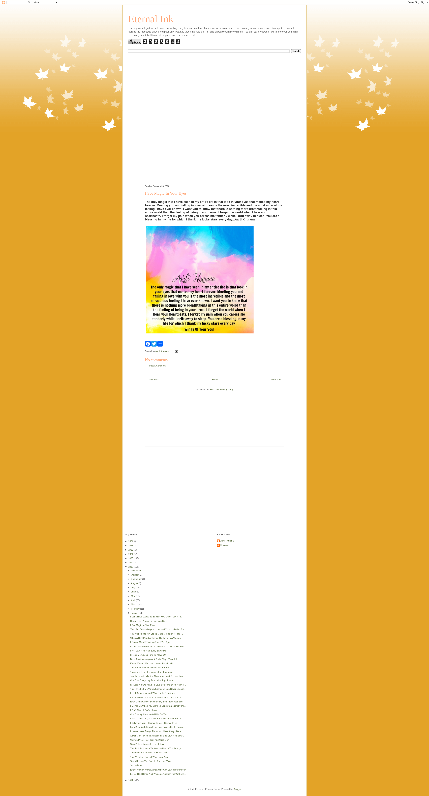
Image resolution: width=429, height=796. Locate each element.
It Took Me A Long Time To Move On (148, 655)
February (135, 609)
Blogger (237, 789)
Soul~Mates (136, 765)
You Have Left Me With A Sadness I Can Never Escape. (157, 689)
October (135, 575)
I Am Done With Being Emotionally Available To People (156, 727)
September (136, 579)
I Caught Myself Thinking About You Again (150, 642)
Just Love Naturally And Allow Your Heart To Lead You (156, 676)
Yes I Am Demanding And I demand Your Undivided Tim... (158, 629)
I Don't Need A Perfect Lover (144, 710)
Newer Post (153, 379)
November (136, 570)
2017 (131, 780)
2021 (131, 554)
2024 (131, 541)
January (135, 613)
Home (215, 379)
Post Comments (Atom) (221, 389)
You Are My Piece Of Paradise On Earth (149, 667)
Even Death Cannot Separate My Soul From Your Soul (156, 701)
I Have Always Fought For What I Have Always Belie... (156, 731)
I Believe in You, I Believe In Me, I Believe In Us (153, 723)
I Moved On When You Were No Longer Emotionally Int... (158, 706)
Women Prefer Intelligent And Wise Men (149, 740)
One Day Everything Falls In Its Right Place (151, 680)
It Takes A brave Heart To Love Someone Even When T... (158, 685)
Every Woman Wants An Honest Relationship (152, 663)
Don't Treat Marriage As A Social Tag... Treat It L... (154, 659)
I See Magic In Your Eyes (142, 625)
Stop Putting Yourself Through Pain (147, 744)
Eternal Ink (150, 18)
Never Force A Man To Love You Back (148, 621)
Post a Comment (157, 365)
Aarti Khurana (227, 540)
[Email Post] (176, 351)
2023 (131, 545)
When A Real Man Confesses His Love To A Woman (155, 638)
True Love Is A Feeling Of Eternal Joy (148, 752)
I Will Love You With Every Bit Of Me (148, 650)
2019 (131, 562)
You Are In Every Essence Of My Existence (151, 672)
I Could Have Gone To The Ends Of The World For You (156, 646)
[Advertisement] (214, 93)
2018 (131, 567)
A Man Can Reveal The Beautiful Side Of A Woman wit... (157, 735)
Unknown (224, 545)
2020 (131, 558)
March (134, 604)
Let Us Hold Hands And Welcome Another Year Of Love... (158, 774)
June (133, 591)
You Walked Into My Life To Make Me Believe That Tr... (157, 634)
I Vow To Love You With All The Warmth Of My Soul (155, 697)
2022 (131, 550)
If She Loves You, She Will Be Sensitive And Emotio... (156, 718)
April (133, 600)
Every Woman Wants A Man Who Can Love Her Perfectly (158, 770)
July (133, 587)
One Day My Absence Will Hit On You (148, 714)
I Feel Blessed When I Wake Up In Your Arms (152, 693)
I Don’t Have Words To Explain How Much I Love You (156, 616)
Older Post (276, 379)
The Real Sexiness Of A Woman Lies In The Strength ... (157, 748)
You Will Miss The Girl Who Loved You (149, 757)
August (135, 583)
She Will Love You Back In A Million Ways (150, 761)
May (133, 596)
